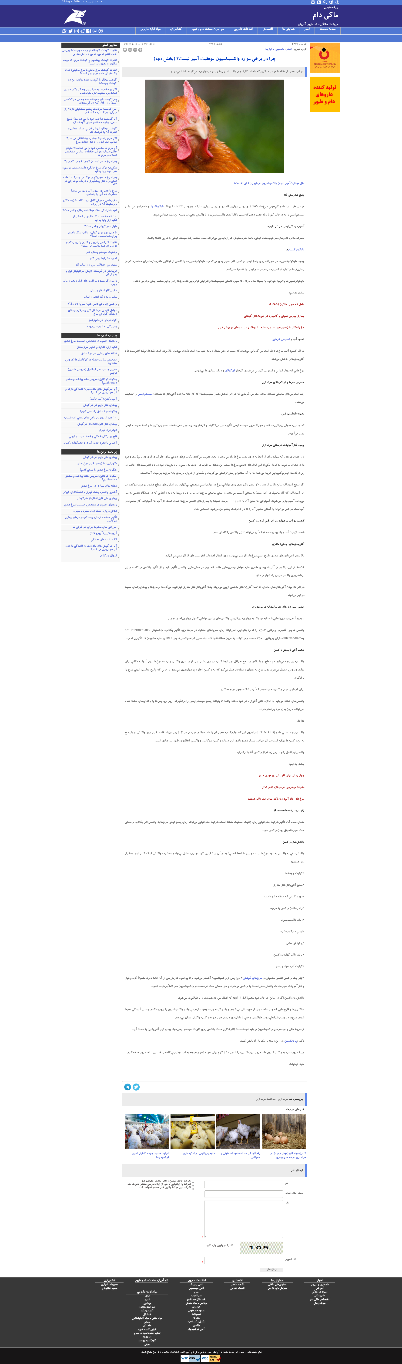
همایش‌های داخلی (277, 1284)
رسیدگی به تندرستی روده (102, 327)
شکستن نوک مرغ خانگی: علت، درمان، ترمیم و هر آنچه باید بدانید (89, 169)
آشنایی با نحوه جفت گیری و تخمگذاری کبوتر (90, 443)
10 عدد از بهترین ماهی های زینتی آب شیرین (90, 418)
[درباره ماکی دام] (337, 2)
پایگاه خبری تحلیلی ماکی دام (204, 1352)
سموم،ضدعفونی (196, 1310)
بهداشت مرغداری (265, 1099)
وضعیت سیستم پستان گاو (101, 252)
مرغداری (283, 1099)
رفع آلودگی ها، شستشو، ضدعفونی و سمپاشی (240, 1155)
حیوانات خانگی (319, 1292)
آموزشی (319, 1288)
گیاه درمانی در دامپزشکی (102, 320)
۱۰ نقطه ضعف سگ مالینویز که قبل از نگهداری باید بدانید (95, 218)
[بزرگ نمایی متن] (140, 50)
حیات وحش (319, 1303)
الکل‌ (147, 1296)
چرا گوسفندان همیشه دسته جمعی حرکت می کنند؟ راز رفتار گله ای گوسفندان (90, 101)
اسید (147, 1299)
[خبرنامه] (313, 2)
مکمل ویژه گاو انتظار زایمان (100, 297)
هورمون (196, 1307)
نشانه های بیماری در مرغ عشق (99, 354)
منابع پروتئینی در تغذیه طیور (199, 1153)
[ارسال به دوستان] (130, 50)
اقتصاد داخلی (237, 1284)
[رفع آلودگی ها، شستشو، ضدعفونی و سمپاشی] (238, 1133)
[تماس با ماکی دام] (331, 2)
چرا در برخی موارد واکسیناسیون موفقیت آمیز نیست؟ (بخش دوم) (214, 59)
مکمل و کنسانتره (196, 1322)
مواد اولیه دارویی (150, 29)
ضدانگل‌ (147, 1314)
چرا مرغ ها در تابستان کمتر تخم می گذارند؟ (90, 162)
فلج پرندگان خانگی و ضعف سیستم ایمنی (93, 437)
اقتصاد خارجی (237, 1288)
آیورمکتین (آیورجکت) (103, 399)
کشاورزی (176, 29)
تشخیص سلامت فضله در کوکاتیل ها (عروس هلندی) (91, 361)
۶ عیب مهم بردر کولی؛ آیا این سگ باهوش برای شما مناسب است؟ (92, 234)
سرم (196, 1292)
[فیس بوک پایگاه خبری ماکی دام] (88, 31)
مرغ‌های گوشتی (252, 978)
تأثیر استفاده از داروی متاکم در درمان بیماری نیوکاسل (90, 519)
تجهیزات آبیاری (109, 1284)
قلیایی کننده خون (147, 1329)
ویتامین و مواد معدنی (196, 1303)
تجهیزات (196, 1314)
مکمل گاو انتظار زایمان (103, 291)
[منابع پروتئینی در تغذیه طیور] (193, 1133)
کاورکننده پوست (147, 1340)
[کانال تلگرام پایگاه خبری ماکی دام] (82, 31)
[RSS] (319, 2)
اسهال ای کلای (108, 556)
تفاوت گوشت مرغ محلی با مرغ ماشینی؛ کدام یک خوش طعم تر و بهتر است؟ (91, 72)
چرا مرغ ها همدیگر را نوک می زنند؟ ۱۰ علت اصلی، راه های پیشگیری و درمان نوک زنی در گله (90, 181)
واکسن (196, 1325)
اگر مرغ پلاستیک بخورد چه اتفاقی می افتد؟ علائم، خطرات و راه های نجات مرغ (91, 140)
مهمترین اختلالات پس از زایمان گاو (96, 265)
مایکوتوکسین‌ (296, 250)
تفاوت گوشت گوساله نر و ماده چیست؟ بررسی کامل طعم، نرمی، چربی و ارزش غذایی (89, 52)
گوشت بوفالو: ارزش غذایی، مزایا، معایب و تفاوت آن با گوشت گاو (92, 130)
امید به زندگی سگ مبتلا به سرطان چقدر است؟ (89, 210)
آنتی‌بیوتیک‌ (147, 1311)
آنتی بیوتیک (196, 1284)
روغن (147, 1344)
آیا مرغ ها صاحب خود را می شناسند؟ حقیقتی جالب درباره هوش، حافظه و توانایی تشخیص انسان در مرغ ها (90, 152)
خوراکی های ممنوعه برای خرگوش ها (95, 527)
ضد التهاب (196, 1295)
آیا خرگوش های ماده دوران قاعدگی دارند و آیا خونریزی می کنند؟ (91, 391)
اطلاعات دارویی (243, 29)
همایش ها (288, 29)
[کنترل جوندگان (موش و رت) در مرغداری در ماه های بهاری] (284, 1133)
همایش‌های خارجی (277, 1288)
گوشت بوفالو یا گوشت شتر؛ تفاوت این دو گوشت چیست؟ (92, 81)
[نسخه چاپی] (125, 50)
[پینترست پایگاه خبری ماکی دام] (100, 31)
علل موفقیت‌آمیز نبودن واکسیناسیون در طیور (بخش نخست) (269, 183)
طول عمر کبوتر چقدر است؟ (100, 227)
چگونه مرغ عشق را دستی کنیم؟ (98, 412)
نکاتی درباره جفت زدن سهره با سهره (95, 511)
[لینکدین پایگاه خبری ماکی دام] (94, 31)
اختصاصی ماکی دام (319, 1299)
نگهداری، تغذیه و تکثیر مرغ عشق (97, 347)
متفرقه (196, 1318)
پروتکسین (290, 1041)
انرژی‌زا (147, 1337)
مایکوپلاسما (157, 207)
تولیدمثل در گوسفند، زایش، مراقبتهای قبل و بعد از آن (91, 273)
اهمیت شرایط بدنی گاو (103, 259)
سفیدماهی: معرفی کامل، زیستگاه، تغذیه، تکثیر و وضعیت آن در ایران (89, 202)
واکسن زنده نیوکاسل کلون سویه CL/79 (92, 304)
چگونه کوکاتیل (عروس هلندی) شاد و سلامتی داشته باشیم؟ (90, 381)
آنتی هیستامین (196, 1288)
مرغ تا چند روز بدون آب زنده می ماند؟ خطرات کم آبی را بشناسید (94, 192)
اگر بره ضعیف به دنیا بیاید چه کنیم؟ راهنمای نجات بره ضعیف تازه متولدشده (90, 91)
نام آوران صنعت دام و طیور (207, 29)
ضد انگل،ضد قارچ (196, 1299)
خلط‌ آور (147, 1325)
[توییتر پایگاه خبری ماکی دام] (70, 31)
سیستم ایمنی (145, 394)
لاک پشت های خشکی (104, 540)
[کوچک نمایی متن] (135, 50)
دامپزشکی (319, 1295)
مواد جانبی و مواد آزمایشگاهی (147, 1318)
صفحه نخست (327, 29)
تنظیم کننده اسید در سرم (147, 1333)
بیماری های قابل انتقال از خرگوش (97, 424)
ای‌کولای (230, 371)
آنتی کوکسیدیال (196, 1329)
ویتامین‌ (147, 1303)
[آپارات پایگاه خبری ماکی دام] (64, 31)
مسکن (147, 1322)
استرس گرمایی (281, 339)
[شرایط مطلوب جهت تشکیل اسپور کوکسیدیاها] (147, 1133)
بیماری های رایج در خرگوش (100, 405)
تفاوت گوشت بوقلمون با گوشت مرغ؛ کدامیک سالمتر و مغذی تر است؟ (90, 62)
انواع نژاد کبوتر (107, 430)
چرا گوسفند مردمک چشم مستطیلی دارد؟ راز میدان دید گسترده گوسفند (90, 111)
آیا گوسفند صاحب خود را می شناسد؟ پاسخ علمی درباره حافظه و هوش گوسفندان (92, 121)
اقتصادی (267, 29)
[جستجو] (325, 2)
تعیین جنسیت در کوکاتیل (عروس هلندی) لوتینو (92, 371)
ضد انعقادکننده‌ (147, 1307)
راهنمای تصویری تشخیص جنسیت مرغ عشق (90, 341)
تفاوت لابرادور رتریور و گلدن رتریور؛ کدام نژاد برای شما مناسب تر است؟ (91, 244)
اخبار (307, 29)
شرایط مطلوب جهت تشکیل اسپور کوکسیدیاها (150, 1155)
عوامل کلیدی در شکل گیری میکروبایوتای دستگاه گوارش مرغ (92, 312)
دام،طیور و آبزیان (274, 49)
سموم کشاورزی (109, 1288)
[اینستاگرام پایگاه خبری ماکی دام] (76, 31)
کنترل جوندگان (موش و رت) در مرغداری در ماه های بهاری (288, 1155)
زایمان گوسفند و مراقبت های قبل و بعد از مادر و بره (90, 283)
